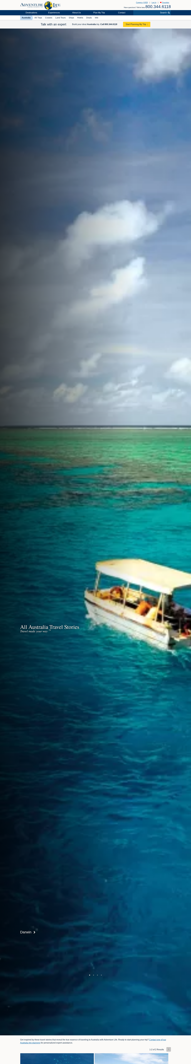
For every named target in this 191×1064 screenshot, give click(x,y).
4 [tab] (101, 975)
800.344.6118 (158, 6)
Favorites (165, 2)
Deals (89, 18)
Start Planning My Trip (136, 24)
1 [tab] (89, 975)
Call (108, 24)
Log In (154, 2)
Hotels (80, 18)
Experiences (54, 13)
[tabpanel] (95, 532)
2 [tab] (93, 975)
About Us (76, 13)
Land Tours (60, 18)
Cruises (48, 18)
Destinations (31, 13)
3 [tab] (97, 975)
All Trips (38, 18)
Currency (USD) (142, 2)
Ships (71, 18)
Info (96, 18)
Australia (26, 18)
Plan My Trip (99, 13)
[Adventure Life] (40, 4)
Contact (121, 13)
